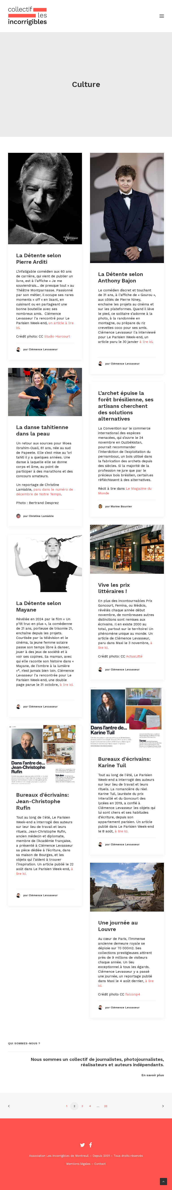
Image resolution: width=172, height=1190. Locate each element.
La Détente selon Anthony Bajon (120, 277)
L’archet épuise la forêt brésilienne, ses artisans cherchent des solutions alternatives (125, 406)
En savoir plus (153, 1075)
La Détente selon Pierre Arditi (38, 258)
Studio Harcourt (57, 336)
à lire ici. (66, 685)
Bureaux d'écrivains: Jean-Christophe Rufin (42, 801)
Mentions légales (78, 1163)
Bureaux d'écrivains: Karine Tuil (124, 762)
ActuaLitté (134, 656)
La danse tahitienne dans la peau (42, 430)
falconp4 (132, 994)
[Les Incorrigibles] (27, 16)
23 (105, 1106)
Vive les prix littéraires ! (114, 588)
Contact (100, 1163)
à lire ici (146, 342)
